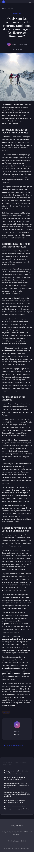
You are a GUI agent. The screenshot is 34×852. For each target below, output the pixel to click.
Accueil (4, 8)
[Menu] (30, 1)
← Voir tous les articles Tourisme (13, 746)
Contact (23, 841)
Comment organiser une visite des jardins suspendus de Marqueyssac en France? (16, 786)
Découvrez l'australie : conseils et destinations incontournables (15, 778)
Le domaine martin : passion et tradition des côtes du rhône (14, 801)
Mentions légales (13, 841)
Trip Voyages (17, 825)
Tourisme (10, 8)
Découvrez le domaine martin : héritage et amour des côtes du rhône (16, 808)
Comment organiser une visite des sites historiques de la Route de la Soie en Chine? (17, 794)
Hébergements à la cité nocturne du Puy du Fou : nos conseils (16, 772)
